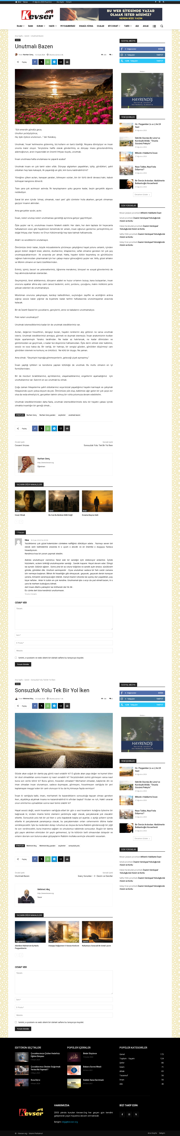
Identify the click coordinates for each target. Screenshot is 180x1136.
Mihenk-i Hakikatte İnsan (146, 153)
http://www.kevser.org (45, 463)
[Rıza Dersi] (22, 1083)
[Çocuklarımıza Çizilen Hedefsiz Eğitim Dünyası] (22, 1057)
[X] (163, 2)
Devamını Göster (141, 194)
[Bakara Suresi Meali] (74, 1070)
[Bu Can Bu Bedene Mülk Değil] (64, 501)
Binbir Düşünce (90, 1053)
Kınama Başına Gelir (90, 515)
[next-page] (21, 522)
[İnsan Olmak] (30, 501)
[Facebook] (155, 2)
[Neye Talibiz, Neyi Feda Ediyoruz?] (126, 170)
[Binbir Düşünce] (74, 1057)
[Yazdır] (67, 62)
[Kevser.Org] (37, 14)
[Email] (61, 62)
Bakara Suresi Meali (92, 1067)
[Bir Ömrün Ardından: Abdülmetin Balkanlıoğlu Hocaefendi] (126, 184)
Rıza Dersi (35, 1080)
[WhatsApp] (48, 62)
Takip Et (160, 55)
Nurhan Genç (28, 54)
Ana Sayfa (19, 36)
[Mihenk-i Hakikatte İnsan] (126, 156)
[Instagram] (159, 2)
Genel (26, 36)
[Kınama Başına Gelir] (97, 501)
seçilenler (62, 415)
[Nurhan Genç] (17, 54)
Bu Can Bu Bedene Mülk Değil (60, 515)
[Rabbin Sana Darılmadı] (74, 1083)
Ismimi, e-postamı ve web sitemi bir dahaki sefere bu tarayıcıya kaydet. (51, 657)
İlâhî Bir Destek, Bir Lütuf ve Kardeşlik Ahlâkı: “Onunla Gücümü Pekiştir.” (147, 141)
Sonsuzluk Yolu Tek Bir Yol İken (98, 445)
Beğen (160, 49)
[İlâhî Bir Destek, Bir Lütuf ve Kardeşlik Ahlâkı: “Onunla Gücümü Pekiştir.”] (126, 141)
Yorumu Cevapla (31, 594)
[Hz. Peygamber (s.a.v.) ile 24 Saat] (126, 128)
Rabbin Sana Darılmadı (93, 1080)
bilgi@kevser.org (70, 1121)
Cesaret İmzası (22, 445)
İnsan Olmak (20, 515)
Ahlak (18, 511)
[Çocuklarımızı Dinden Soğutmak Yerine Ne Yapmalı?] (22, 1070)
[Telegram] (54, 62)
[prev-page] (16, 522)
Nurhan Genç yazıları (47, 415)
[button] (161, 26)
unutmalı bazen (74, 415)
